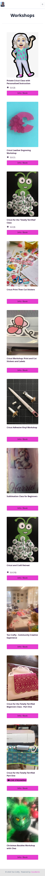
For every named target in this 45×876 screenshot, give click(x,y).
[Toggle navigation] (42, 4)
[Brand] (2, 4)
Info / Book (23, 93)
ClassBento (35, 872)
